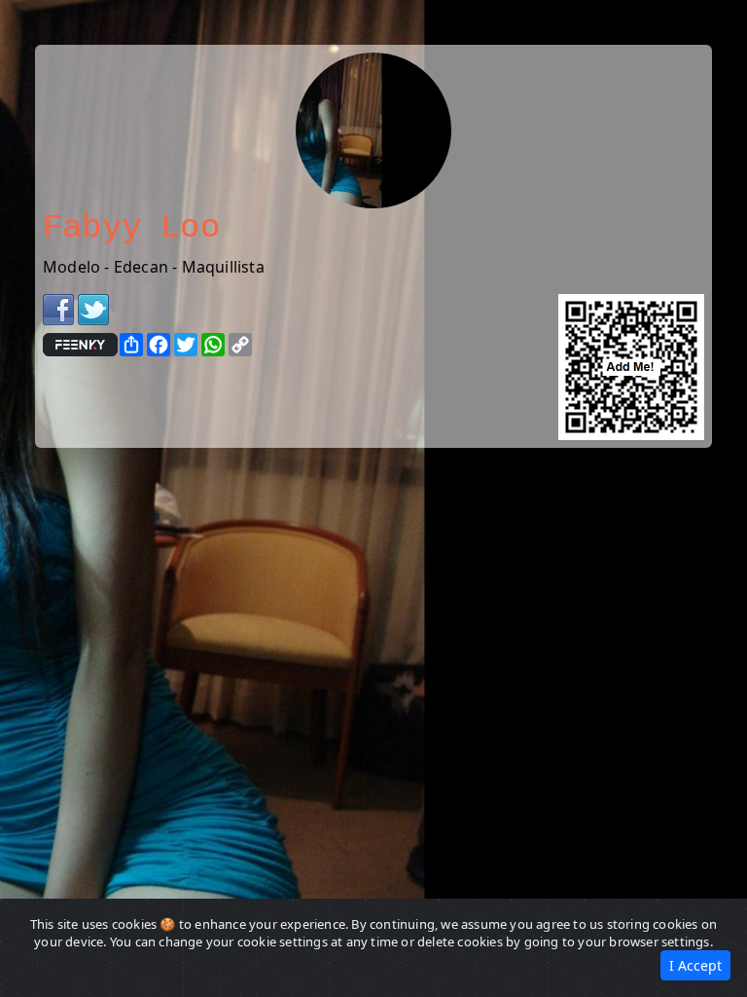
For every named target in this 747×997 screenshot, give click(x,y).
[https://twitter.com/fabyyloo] (93, 308)
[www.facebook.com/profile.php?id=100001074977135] (58, 308)
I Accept (695, 965)
